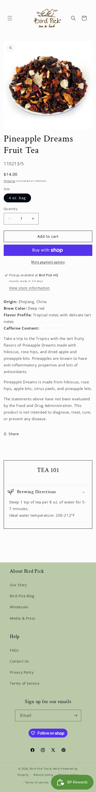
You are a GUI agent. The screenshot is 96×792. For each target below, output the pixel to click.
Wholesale (19, 607)
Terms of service (37, 782)
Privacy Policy (22, 672)
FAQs (14, 650)
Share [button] (14, 433)
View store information (29, 288)
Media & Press (22, 618)
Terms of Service (25, 683)
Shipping (9, 180)
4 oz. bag (17, 197)
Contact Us (19, 661)
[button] (9, 18)
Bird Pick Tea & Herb (45, 768)
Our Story (18, 585)
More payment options (48, 262)
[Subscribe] (75, 715)
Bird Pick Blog (22, 596)
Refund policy (43, 775)
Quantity (10, 209)
